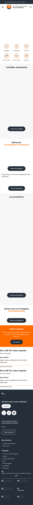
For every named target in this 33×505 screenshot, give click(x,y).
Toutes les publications (16, 320)
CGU (4, 461)
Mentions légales (7, 463)
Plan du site (6, 468)
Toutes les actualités (16, 129)
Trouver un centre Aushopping (10, 453)
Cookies (5, 456)
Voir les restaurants (16, 188)
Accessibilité (6, 465)
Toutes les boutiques (16, 168)
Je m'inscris (16, 342)
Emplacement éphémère (9, 443)
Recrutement (6, 446)
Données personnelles (8, 458)
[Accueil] (9, 7)
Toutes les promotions (16, 295)
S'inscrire (6, 406)
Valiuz (16, 475)
